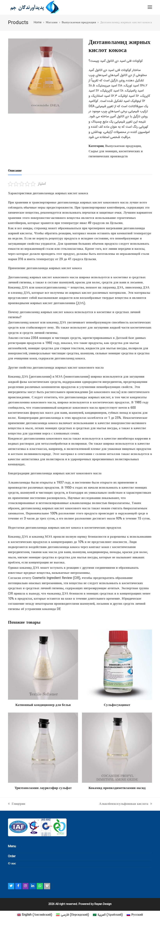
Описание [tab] (15, 170)
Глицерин (18, 803)
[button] (150, 7)
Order (12, 856)
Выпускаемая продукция (123, 146)
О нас (12, 863)
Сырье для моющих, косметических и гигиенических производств (116, 154)
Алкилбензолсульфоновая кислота (123, 803)
